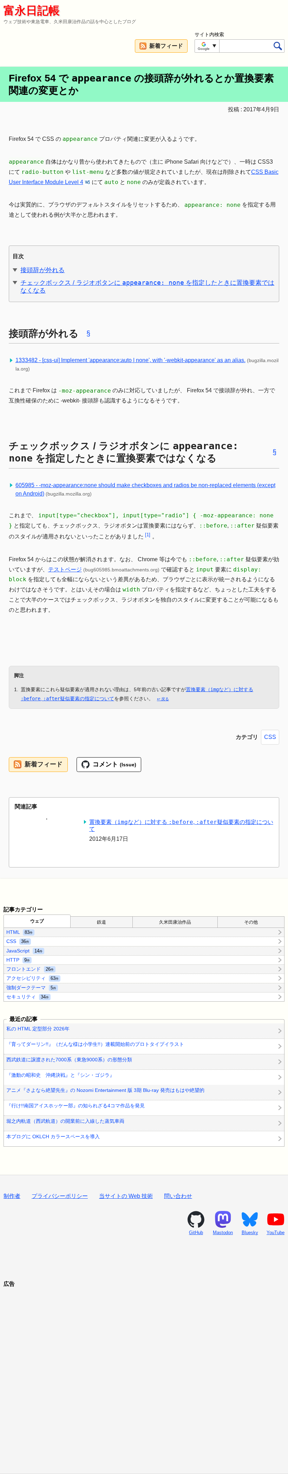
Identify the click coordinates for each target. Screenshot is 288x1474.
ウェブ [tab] (37, 921)
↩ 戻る (163, 699)
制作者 (12, 1196)
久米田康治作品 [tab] (175, 922)
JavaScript (24, 950)
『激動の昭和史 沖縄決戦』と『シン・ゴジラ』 (60, 1075)
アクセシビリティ (32, 978)
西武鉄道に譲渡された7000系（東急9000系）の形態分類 (69, 1059)
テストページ (65, 569)
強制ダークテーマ (31, 987)
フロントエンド (30, 969)
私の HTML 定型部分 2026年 (38, 1028)
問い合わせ (178, 1196)
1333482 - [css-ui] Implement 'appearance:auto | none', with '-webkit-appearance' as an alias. (130, 360)
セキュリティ (27, 996)
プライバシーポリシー (60, 1196)
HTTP (18, 959)
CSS (270, 737)
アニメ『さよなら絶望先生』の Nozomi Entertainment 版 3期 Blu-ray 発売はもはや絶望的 (105, 1090)
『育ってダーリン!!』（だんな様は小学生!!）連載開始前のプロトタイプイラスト (95, 1044)
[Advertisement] (144, 1372)
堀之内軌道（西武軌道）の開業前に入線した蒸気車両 (65, 1121)
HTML (19, 932)
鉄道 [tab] (101, 922)
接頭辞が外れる (42, 270)
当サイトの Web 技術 (126, 1196)
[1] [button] (147, 534)
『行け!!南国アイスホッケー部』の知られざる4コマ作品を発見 (75, 1105)
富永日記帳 (32, 10)
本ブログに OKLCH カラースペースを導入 (53, 1136)
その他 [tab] (251, 922)
